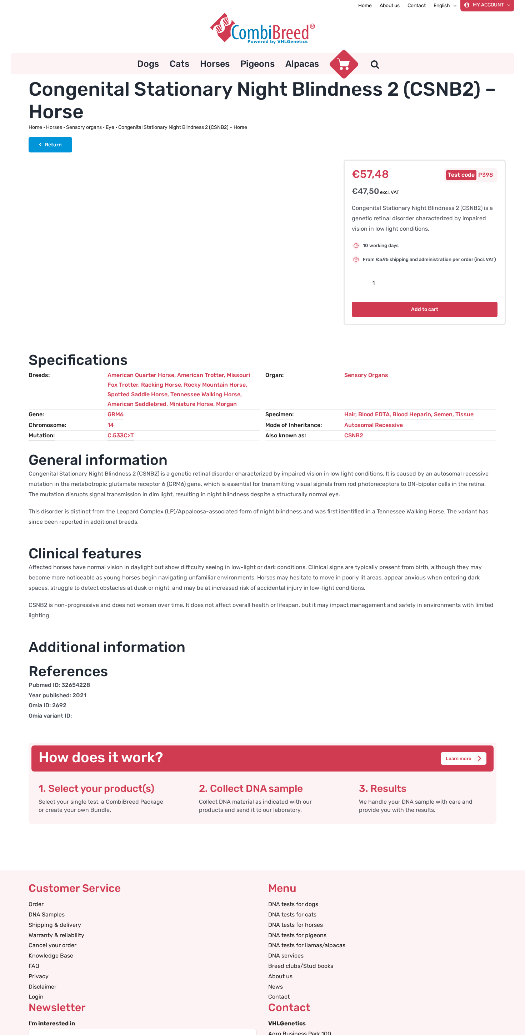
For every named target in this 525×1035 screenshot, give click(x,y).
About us (280, 976)
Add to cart (424, 309)
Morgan (226, 404)
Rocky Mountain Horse (215, 384)
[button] (375, 63)
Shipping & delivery (55, 924)
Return (53, 145)
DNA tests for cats (292, 914)
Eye (110, 127)
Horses (54, 127)
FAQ (34, 966)
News (275, 986)
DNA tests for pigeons (297, 935)
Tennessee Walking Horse (205, 394)
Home (35, 127)
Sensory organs (84, 127)
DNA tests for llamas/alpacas (306, 945)
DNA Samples (47, 914)
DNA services (286, 955)
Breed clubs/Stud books (300, 966)
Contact (279, 996)
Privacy (39, 976)
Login (36, 996)
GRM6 (116, 414)
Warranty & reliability (56, 935)
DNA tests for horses (295, 924)
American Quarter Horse (141, 375)
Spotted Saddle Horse (138, 394)
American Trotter (200, 375)
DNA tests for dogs (293, 904)
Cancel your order (52, 945)
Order (36, 904)
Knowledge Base (51, 955)
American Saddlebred (137, 404)
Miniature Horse (191, 404)
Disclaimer (42, 986)
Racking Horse (161, 384)
